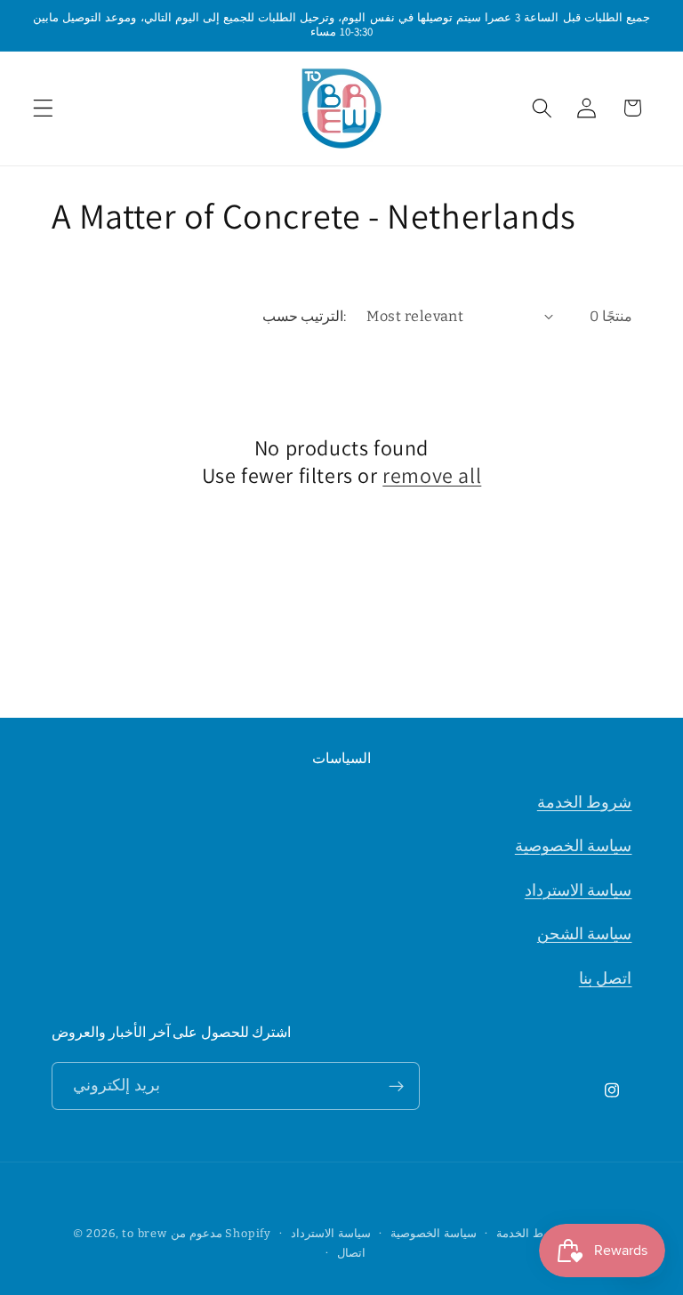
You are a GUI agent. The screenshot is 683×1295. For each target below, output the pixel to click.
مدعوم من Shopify (221, 1233)
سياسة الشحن (584, 934)
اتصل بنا (605, 978)
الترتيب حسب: (304, 316)
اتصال (351, 1252)
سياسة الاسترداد (578, 890)
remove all (431, 475)
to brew (144, 1233)
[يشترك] (396, 1086)
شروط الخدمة (584, 802)
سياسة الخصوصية (573, 846)
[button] (43, 108)
